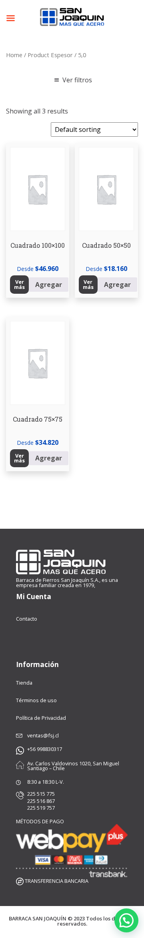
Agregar (48, 284)
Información (37, 664)
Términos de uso (36, 700)
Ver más (19, 284)
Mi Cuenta (33, 596)
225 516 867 (41, 801)
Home (14, 55)
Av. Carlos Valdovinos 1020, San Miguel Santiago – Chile (73, 766)
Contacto (26, 618)
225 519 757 (41, 808)
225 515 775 (41, 794)
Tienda (24, 682)
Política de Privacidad (41, 717)
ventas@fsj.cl (43, 735)
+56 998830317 (44, 749)
